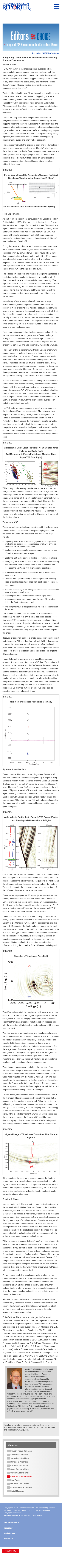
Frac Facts (15, 1480)
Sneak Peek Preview (19, 1455)
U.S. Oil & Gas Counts (19, 1484)
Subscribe (10, 1551)
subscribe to (36, 1427)
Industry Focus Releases (21, 1451)
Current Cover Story (19, 1465)
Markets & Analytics (19, 1462)
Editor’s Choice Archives (21, 1476)
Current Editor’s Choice (20, 1473)
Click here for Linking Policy (30, 1515)
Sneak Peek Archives (19, 1458)
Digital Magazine (17, 1491)
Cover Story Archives (19, 1469)
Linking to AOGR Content (21, 1487)
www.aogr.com (22, 1430)
